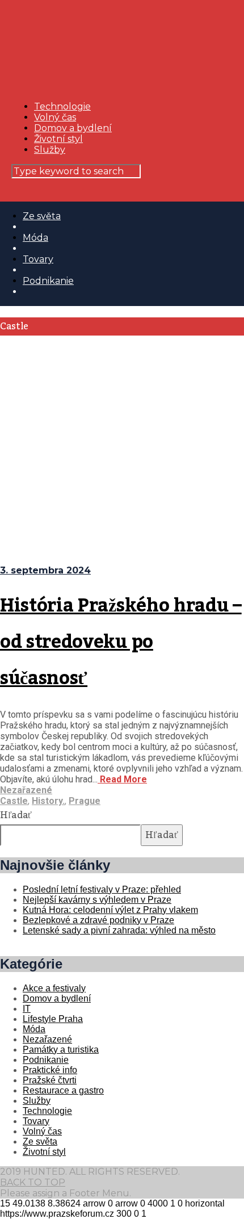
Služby (49, 149)
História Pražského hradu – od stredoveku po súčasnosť (121, 642)
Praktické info (50, 1070)
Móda (35, 237)
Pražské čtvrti (50, 1080)
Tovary (38, 259)
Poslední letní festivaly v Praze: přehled (102, 889)
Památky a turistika (61, 1049)
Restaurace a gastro (63, 1090)
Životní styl (58, 138)
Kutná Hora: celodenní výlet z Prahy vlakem (110, 910)
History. (48, 800)
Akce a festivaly (54, 988)
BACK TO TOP (32, 1182)
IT (27, 1008)
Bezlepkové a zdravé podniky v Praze (98, 920)
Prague (84, 800)
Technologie (62, 106)
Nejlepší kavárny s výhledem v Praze (97, 899)
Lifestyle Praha (53, 1019)
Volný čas (55, 117)
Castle (14, 800)
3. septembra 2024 (45, 570)
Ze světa (42, 216)
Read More (122, 779)
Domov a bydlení (73, 128)
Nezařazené (26, 790)
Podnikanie (48, 280)
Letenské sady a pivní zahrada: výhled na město (119, 930)
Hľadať (16, 815)
